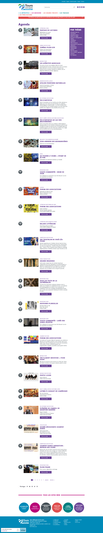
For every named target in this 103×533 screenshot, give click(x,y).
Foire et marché (73, 43)
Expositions (72, 41)
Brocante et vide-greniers (76, 37)
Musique (72, 49)
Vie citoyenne (73, 55)
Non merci (18, 530)
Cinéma (72, 39)
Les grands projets (50, 13)
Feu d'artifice (46, 100)
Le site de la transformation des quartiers (46, 508)
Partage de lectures (48, 30)
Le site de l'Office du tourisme (68, 507)
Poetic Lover (45, 375)
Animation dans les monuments (74, 33)
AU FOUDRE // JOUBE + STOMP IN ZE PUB (53, 156)
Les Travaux (64, 13)
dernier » (52, 480)
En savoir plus (4, 530)
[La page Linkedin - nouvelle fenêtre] (82, 7)
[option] (23, 507)
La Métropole (24, 13)
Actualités (64, 1)
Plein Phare (45, 467)
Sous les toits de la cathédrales (48, 281)
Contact (82, 1)
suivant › (47, 480)
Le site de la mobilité (24, 507)
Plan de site (77, 522)
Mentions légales (78, 519)
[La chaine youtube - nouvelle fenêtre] (80, 7)
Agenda (68, 1)
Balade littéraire (48, 224)
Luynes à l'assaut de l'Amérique (53, 391)
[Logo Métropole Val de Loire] (23, 523)
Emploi (79, 1)
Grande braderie (47, 261)
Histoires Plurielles (49, 303)
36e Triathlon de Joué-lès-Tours (51, 240)
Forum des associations (50, 189)
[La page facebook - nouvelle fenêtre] (78, 7)
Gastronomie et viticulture (76, 44)
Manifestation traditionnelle (73, 47)
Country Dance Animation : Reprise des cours (52, 446)
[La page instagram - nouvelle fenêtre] (84, 7)
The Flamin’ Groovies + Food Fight (52, 358)
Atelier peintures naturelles (53, 83)
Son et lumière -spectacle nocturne (76, 53)
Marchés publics (73, 1)
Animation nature (74, 35)
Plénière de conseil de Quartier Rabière (50, 409)
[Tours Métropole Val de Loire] (25, 7)
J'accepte (23, 530)
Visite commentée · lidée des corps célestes (52, 321)
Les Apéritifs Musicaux (50, 63)
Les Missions (36, 13)
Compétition (73, 40)
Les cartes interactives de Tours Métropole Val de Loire (79, 508)
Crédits (76, 521)
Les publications (25, 15)
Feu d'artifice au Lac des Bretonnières (51, 120)
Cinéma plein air (47, 47)
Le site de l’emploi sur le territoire (57, 507)
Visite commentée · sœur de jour (52, 172)
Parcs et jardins (73, 51)
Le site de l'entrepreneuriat (35, 507)
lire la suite (44, 38)
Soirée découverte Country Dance (52, 427)
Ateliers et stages (74, 36)
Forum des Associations (50, 206)
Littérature (72, 45)
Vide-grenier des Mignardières (54, 141)
